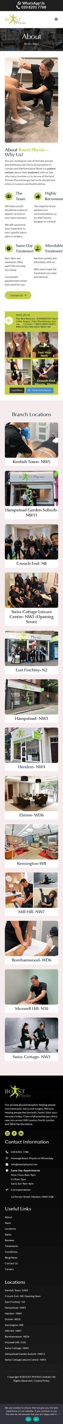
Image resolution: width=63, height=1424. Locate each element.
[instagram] (7, 1133)
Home (27, 43)
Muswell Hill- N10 (15, 1342)
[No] (59, 1413)
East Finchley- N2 (15, 1301)
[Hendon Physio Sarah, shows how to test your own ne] (45, 345)
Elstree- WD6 (13, 1319)
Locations (10, 1228)
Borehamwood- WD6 (17, 1336)
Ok (28, 1419)
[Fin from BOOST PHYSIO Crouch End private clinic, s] (45, 372)
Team (8, 1222)
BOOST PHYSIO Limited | (37, 1376)
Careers (9, 1269)
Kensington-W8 (14, 1324)
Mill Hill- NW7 (13, 1330)
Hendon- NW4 (13, 1313)
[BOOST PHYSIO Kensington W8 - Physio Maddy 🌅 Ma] (18, 345)
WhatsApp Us (33, 3)
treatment (33, 172)
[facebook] (14, 1133)
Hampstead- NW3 (15, 1307)
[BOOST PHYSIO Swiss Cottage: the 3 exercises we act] (18, 372)
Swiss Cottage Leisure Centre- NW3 (25, 1359)
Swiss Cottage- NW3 (17, 1348)
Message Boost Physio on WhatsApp (32, 1158)
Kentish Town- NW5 (16, 1290)
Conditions (11, 1251)
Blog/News (11, 1257)
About (8, 1217)
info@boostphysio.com (24, 1164)
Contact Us (11, 1263)
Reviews (9, 1240)
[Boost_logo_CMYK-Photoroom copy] (18, 1086)
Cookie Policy (42, 1380)
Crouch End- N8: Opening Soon (23, 1296)
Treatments (11, 1245)
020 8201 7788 (33, 7)
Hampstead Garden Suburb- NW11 (25, 1353)
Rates (8, 1234)
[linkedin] (21, 1133)
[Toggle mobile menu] (52, 19)
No (36, 1419)
